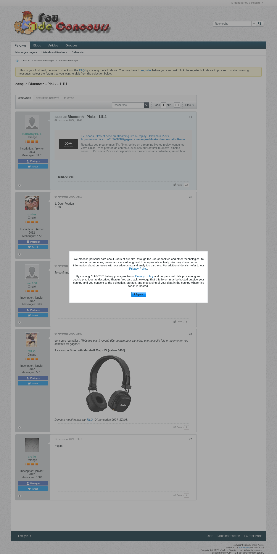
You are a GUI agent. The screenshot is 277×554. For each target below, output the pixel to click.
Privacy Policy (138, 268)
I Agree (138, 294)
